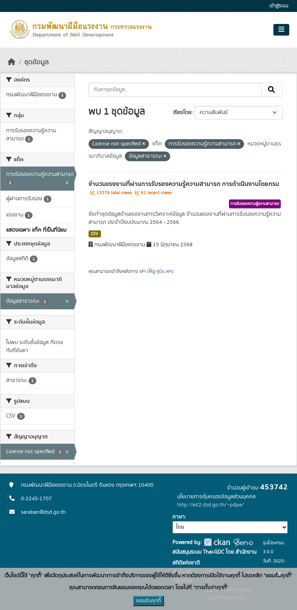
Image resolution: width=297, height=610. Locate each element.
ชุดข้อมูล (36, 62)
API (142, 271)
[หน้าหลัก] (11, 62)
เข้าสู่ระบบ (279, 6)
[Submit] (272, 90)
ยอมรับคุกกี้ (148, 601)
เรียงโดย (182, 112)
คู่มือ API (164, 271)
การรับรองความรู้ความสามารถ (254, 203)
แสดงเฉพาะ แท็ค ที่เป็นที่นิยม (36, 230)
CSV (94, 234)
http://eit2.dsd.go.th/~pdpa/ (210, 505)
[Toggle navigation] (281, 30)
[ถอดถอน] (143, 144)
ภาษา (178, 517)
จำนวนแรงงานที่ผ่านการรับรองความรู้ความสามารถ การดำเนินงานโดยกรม (184, 184)
